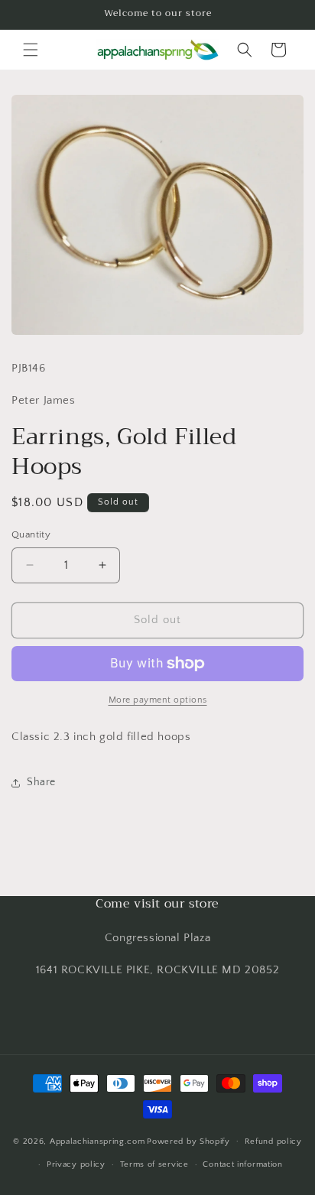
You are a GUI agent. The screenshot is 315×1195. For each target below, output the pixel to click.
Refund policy (273, 1141)
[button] (30, 50)
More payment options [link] (158, 700)
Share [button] (41, 782)
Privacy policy (76, 1164)
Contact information (242, 1164)
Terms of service (154, 1164)
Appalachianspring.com (97, 1140)
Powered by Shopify (188, 1140)
